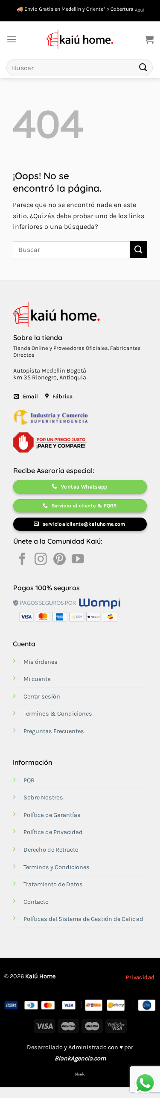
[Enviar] (143, 67)
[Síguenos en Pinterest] (59, 560)
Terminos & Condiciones (57, 713)
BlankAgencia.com (80, 1058)
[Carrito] (149, 39)
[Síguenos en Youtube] (78, 560)
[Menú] (11, 39)
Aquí (139, 10)
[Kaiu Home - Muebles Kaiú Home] (80, 39)
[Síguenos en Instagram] (41, 560)
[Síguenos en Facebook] (22, 560)
